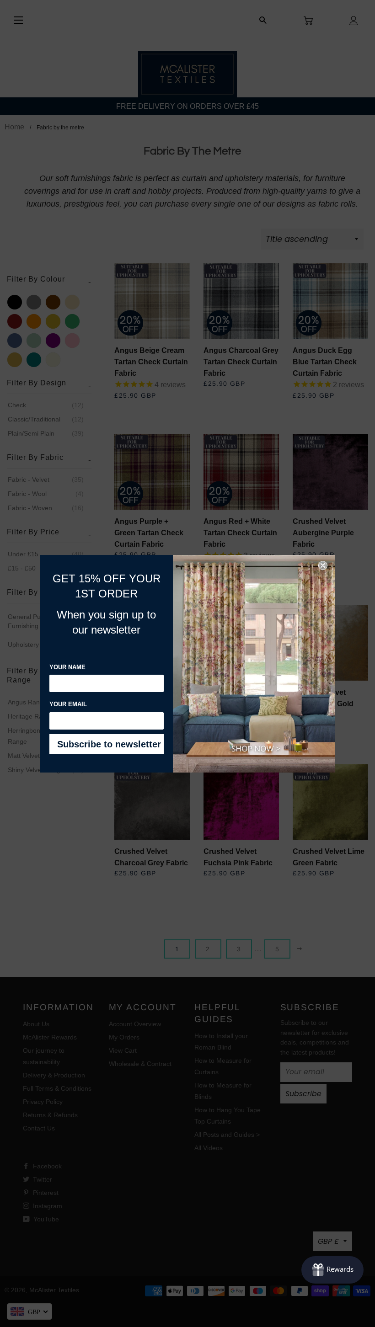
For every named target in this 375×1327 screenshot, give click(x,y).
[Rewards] (332, 1270)
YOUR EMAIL (68, 704)
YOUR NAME (67, 667)
